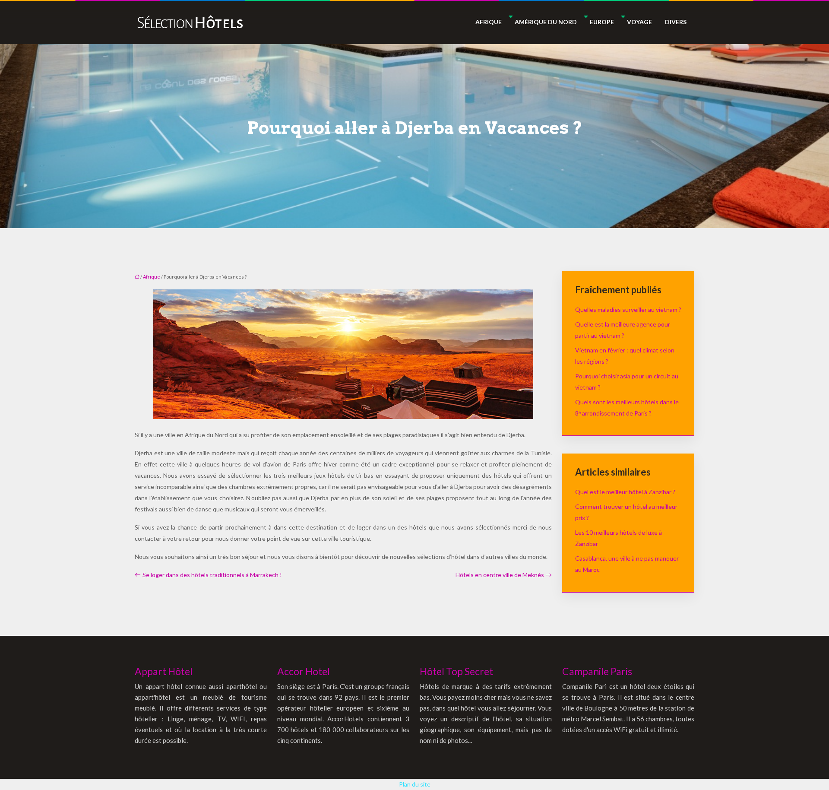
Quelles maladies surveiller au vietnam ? (628, 309)
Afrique (488, 21)
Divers (676, 21)
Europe (602, 21)
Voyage (639, 21)
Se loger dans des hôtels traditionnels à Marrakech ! (212, 574)
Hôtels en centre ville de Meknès (500, 574)
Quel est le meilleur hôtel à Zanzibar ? (625, 491)
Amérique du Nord (546, 21)
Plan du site (414, 784)
